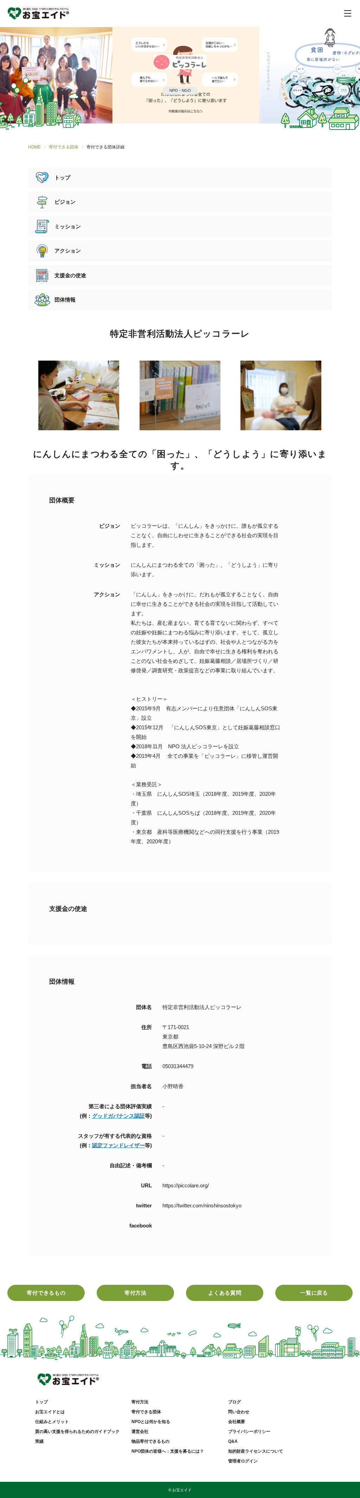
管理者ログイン (243, 1461)
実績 (39, 1441)
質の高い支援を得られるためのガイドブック (77, 1431)
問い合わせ (238, 1411)
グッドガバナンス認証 (118, 1116)
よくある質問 (225, 1293)
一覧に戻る (314, 1293)
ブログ (234, 1401)
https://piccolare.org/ (185, 1185)
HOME (34, 147)
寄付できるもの (46, 1293)
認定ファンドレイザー (118, 1145)
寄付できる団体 (63, 147)
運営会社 (139, 1431)
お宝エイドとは (50, 1411)
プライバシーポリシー (249, 1431)
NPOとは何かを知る (150, 1421)
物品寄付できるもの (150, 1441)
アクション (67, 251)
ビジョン (65, 202)
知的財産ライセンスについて (255, 1451)
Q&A (233, 1441)
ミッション (67, 226)
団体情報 (65, 300)
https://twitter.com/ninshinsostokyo (202, 1205)
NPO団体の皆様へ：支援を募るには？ (167, 1451)
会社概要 (236, 1421)
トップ (62, 177)
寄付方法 (135, 1293)
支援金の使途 (70, 275)
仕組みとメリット (52, 1421)
